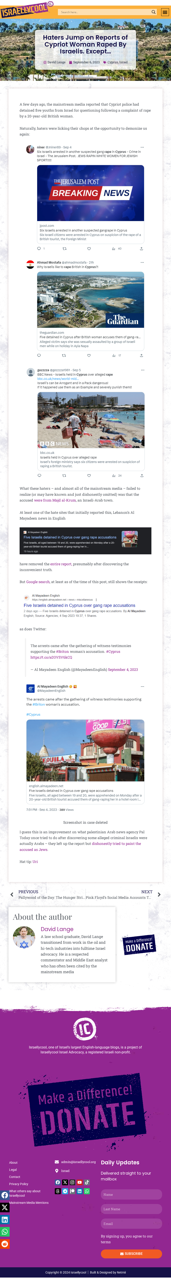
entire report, (61, 563)
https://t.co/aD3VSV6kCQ (51, 657)
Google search (38, 581)
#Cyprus (113, 651)
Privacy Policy (18, 1184)
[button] (165, 12)
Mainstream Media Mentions (29, 1202)
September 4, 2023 (123, 669)
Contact (14, 1177)
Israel (123, 62)
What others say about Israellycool (25, 1193)
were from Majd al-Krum (55, 500)
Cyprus (113, 62)
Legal (13, 1169)
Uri (35, 861)
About (13, 1162)
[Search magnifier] (154, 12)
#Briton (62, 651)
